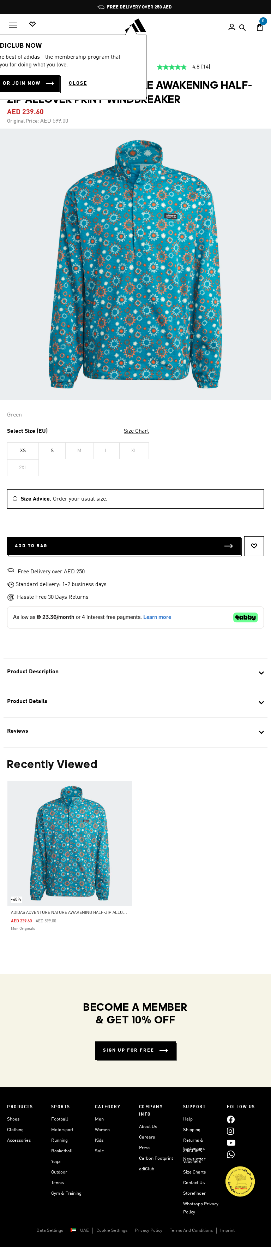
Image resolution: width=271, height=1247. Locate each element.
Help (188, 1119)
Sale (99, 1151)
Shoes (13, 1119)
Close (78, 83)
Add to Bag (31, 546)
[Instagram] (230, 1131)
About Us (148, 1126)
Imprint (227, 1230)
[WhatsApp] (231, 1154)
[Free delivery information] (10, 571)
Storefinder (194, 1193)
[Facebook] (231, 1119)
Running (59, 1140)
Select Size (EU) (27, 431)
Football (59, 1119)
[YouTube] (231, 1142)
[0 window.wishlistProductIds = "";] (32, 24)
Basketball (62, 1151)
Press (144, 1148)
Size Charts (194, 1172)
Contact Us (194, 1183)
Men (99, 1119)
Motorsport (62, 1130)
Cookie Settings (111, 1230)
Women (102, 1130)
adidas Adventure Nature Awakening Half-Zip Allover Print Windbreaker (92, 913)
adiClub (146, 1169)
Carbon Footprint (156, 1158)
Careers (147, 1137)
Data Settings (49, 1230)
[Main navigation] (13, 25)
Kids (99, 1140)
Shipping (191, 1130)
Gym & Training (66, 1193)
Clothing (15, 1130)
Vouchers (192, 1161)
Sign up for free (128, 1050)
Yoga (56, 1161)
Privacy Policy (148, 1230)
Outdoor (59, 1172)
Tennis (57, 1183)
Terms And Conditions (191, 1230)
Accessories (19, 1140)
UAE (84, 1230)
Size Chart (136, 431)
